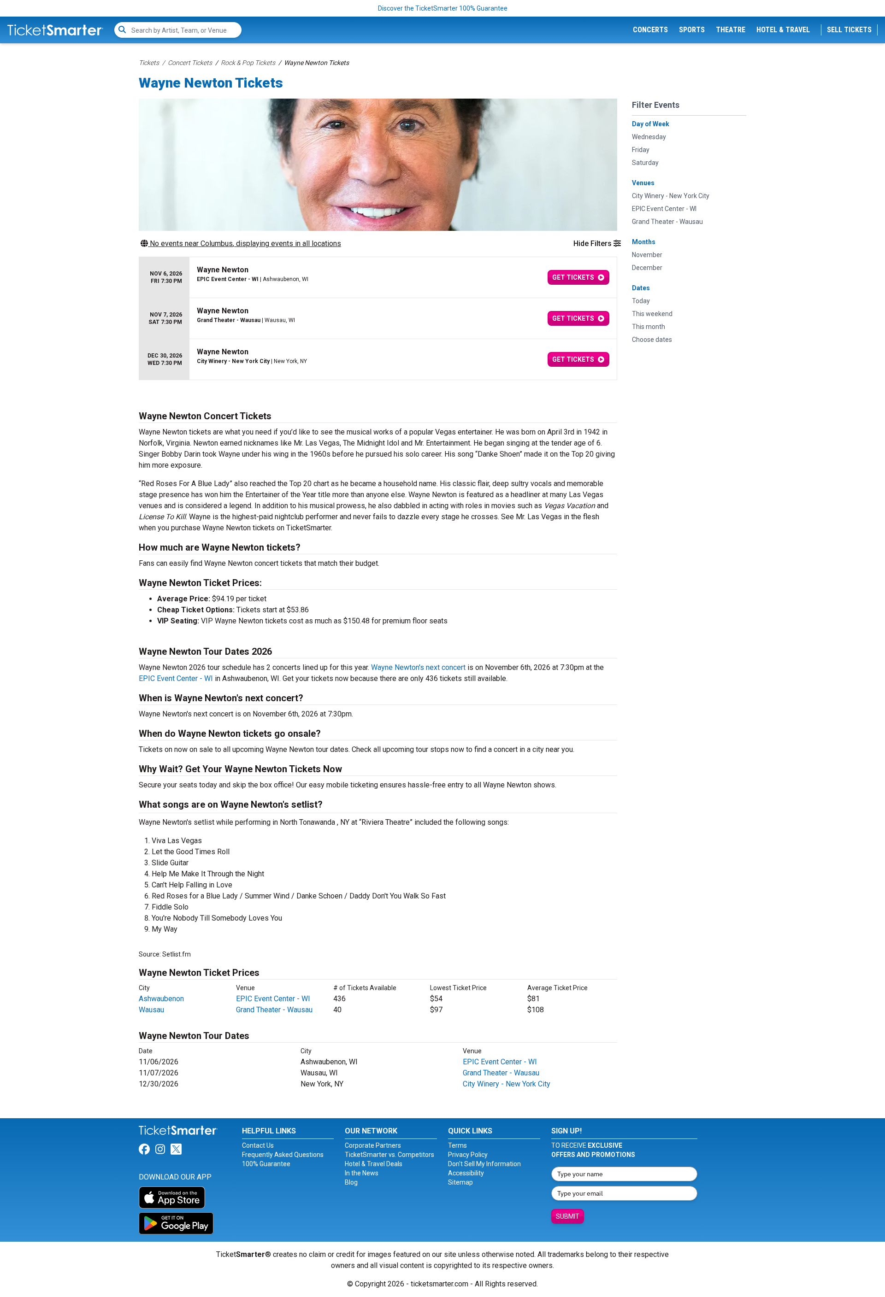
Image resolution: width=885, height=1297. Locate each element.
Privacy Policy (468, 1154)
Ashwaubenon (161, 998)
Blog (351, 1182)
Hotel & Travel (783, 29)
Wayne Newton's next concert (418, 667)
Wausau (151, 1009)
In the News (361, 1173)
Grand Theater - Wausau (274, 1009)
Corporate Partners (373, 1145)
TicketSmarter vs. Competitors (389, 1154)
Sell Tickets (849, 29)
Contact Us (258, 1145)
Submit (567, 1216)
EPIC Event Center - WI (176, 678)
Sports (692, 29)
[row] (378, 277)
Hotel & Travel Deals (373, 1164)
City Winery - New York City (506, 1084)
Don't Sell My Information (484, 1164)
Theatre (730, 29)
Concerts (650, 29)
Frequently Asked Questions (283, 1154)
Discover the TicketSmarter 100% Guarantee (442, 8)
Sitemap (460, 1182)
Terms (457, 1145)
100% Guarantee (266, 1164)
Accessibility (466, 1173)
